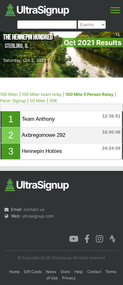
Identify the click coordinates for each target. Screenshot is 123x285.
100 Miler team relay (42, 94)
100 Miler (9, 94)
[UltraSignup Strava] (112, 238)
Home (14, 271)
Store (65, 271)
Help (78, 271)
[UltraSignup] (37, 9)
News (51, 271)
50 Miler (38, 100)
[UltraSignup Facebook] (87, 238)
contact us (34, 209)
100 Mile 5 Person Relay (89, 94)
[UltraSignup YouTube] (74, 238)
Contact (94, 271)
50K (53, 100)
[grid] (61, 135)
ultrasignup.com (38, 215)
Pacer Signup (13, 100)
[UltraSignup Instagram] (99, 238)
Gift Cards (33, 271)
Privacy (69, 278)
